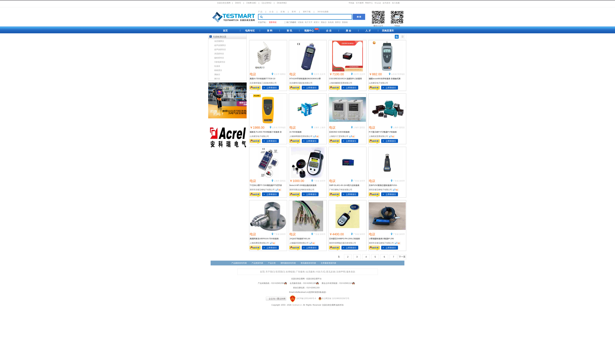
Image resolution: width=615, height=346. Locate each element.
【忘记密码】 (266, 3)
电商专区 (250, 30)
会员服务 (310, 272)
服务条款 (350, 272)
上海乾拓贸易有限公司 (378, 136)
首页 (225, 30)
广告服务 (300, 272)
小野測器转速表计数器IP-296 (381, 239)
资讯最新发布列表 (308, 263)
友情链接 (290, 272)
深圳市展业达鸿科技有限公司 (301, 190)
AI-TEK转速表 (295, 132)
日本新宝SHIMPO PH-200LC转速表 (344, 239)
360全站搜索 (322, 12)
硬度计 (317, 22)
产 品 (260, 12)
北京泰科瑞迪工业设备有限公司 (263, 83)
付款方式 (320, 272)
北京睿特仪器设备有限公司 (300, 83)
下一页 (402, 256)
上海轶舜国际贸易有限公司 (300, 136)
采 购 (282, 12)
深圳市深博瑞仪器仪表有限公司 (342, 243)
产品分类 (272, 263)
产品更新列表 (257, 263)
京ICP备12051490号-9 (306, 298)
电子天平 (308, 22)
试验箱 (300, 22)
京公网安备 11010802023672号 (335, 298)
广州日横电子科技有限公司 (340, 190)
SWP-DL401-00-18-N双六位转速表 (344, 185)
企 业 (271, 12)
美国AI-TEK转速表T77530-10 (262, 79)
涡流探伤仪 (219, 54)
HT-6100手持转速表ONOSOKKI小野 (305, 79)
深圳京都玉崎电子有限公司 (380, 190)
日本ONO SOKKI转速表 (339, 132)
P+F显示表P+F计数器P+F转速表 (383, 132)
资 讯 (289, 30)
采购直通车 (388, 30)
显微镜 (345, 22)
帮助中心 (369, 3)
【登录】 (238, 3)
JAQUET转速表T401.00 (299, 239)
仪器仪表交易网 (223, 3)
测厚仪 (338, 22)
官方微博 (360, 3)
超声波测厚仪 (220, 45)
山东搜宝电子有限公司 (378, 83)
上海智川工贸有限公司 (338, 136)
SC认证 (377, 3)
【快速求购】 (281, 3)
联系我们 (280, 272)
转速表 (217, 66)
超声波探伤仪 (220, 49)
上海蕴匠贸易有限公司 (299, 243)
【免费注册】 (251, 3)
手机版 (351, 3)
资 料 (294, 12)
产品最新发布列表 (239, 263)
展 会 (348, 30)
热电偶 (331, 22)
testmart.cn (297, 305)
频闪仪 (217, 79)
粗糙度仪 (218, 70)
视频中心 (309, 30)
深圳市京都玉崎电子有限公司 (262, 190)
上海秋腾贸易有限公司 (259, 243)
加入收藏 (396, 3)
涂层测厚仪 (219, 41)
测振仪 (324, 22)
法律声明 (340, 272)
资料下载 (307, 12)
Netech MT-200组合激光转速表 (302, 185)
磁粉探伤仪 (219, 58)
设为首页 (386, 3)
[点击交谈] (285, 283)
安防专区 (273, 22)
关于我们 (270, 272)
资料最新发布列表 (288, 263)
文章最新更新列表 (328, 263)
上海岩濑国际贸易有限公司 (340, 83)
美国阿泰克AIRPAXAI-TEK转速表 (264, 239)
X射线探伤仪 (219, 62)
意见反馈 (330, 272)
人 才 (368, 30)
